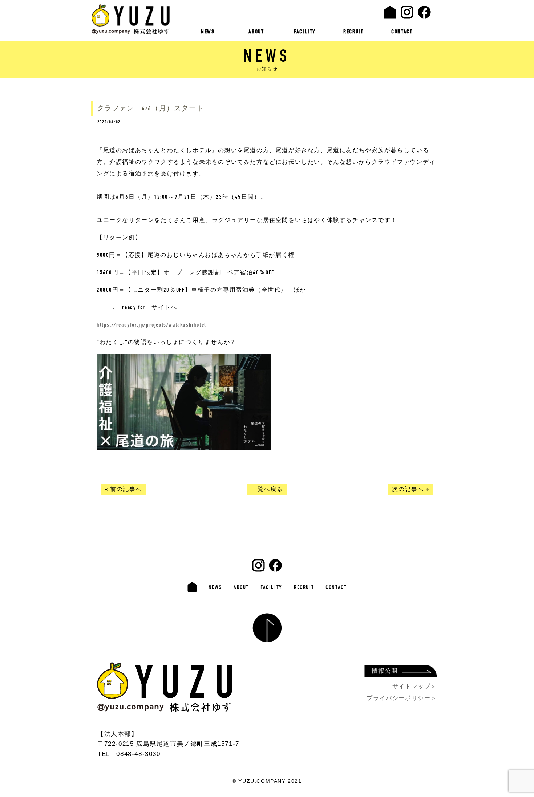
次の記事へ (408, 489)
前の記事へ (126, 489)
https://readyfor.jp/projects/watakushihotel (151, 324)
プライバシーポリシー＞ (402, 698)
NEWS (207, 31)
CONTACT (401, 31)
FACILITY (305, 31)
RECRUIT (353, 31)
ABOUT (256, 31)
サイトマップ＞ (414, 686)
